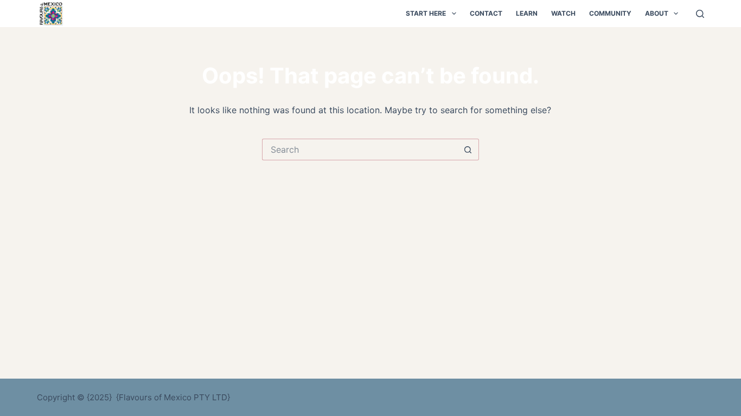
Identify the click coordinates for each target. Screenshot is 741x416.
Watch (563, 13)
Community (610, 13)
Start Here (426, 13)
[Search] (700, 14)
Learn (527, 13)
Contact (486, 13)
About (656, 13)
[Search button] (468, 149)
